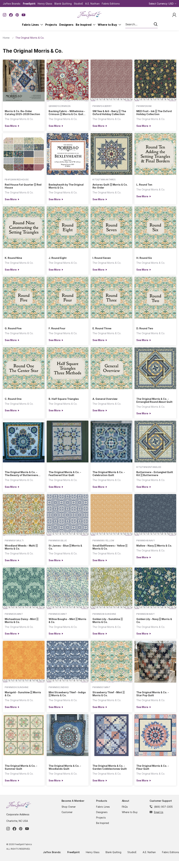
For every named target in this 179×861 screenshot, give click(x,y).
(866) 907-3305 (163, 806)
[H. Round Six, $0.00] (155, 227)
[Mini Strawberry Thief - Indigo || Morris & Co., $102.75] (67, 662)
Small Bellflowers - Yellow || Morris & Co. (109, 547)
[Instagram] (4, 15)
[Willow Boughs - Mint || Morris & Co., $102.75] (67, 588)
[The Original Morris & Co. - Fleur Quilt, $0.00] (155, 735)
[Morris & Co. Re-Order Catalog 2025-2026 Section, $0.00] (24, 80)
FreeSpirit (29, 3)
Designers (66, 24)
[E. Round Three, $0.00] (111, 298)
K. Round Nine (13, 257)
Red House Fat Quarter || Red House (23, 186)
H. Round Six (144, 257)
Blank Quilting (62, 3)
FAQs (125, 806)
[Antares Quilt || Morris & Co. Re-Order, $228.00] (111, 154)
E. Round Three (101, 328)
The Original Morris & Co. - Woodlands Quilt (65, 767)
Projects (51, 24)
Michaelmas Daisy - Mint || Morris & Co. (21, 620)
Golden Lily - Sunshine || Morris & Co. (107, 620)
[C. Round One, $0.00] (24, 368)
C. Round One (13, 398)
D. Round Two (144, 328)
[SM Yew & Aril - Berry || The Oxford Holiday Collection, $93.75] (111, 80)
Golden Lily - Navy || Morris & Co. (154, 620)
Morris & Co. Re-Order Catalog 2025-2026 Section (22, 113)
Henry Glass (45, 3)
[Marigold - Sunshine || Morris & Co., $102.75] (24, 662)
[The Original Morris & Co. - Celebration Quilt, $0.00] (111, 441)
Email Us (158, 812)
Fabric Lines (31, 24)
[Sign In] (174, 14)
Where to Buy (108, 24)
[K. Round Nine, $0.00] (24, 227)
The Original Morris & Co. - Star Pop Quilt (152, 694)
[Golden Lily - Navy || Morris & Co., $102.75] (155, 588)
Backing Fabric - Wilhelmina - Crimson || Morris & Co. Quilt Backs (67, 113)
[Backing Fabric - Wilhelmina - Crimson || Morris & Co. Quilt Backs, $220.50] (67, 80)
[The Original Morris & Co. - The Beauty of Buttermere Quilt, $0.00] (24, 441)
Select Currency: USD (161, 3)
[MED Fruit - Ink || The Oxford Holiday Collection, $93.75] (155, 80)
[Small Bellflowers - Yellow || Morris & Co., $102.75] (111, 515)
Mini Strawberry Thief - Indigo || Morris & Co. (67, 694)
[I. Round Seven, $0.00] (111, 227)
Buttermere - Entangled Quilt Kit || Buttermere (154, 474)
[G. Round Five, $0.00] (24, 298)
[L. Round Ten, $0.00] (155, 154)
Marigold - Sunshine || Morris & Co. (23, 694)
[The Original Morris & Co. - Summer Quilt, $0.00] (24, 735)
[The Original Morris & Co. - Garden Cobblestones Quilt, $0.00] (111, 735)
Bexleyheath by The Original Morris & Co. (66, 186)
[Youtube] (23, 15)
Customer (67, 812)
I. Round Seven (101, 257)
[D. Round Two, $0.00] (155, 298)
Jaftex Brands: (12, 3)
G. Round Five (13, 328)
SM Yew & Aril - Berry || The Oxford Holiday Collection (109, 113)
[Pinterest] (17, 15)
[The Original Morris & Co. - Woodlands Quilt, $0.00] (67, 735)
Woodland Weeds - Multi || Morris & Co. (21, 547)
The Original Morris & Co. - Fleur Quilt (152, 767)
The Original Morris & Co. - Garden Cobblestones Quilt (109, 767)
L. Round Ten (144, 184)
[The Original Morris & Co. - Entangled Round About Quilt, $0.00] (155, 368)
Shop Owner (69, 806)
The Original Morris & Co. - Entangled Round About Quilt (154, 400)
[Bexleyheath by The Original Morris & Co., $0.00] (67, 154)
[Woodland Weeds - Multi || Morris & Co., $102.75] (24, 515)
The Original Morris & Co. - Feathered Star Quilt (65, 474)
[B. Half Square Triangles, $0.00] (67, 368)
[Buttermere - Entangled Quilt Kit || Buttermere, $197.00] (155, 441)
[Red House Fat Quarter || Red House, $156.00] (24, 154)
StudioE (78, 3)
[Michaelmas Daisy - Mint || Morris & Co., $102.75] (24, 588)
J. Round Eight (57, 257)
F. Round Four (57, 328)
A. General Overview (104, 398)
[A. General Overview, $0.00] (111, 368)
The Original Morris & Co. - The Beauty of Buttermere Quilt (21, 474)
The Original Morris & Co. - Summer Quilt (21, 767)
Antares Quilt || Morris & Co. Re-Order (110, 186)
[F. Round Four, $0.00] (67, 298)
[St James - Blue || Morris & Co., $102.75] (67, 515)
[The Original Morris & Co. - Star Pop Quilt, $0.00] (155, 662)
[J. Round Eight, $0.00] (67, 227)
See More (10, 125)
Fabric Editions (111, 3)
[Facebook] (11, 15)
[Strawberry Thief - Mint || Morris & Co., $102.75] (111, 662)
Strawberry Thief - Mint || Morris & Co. (108, 694)
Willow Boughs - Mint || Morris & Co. (67, 620)
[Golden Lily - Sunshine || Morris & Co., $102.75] (111, 588)
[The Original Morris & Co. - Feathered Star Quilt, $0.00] (67, 441)
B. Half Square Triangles (64, 398)
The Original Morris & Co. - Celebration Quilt (108, 474)
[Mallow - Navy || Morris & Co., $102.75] (155, 515)
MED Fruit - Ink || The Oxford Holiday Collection (154, 113)
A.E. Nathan (92, 3)
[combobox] (141, 24)
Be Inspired (84, 24)
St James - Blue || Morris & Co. (65, 547)
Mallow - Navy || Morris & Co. (154, 545)
